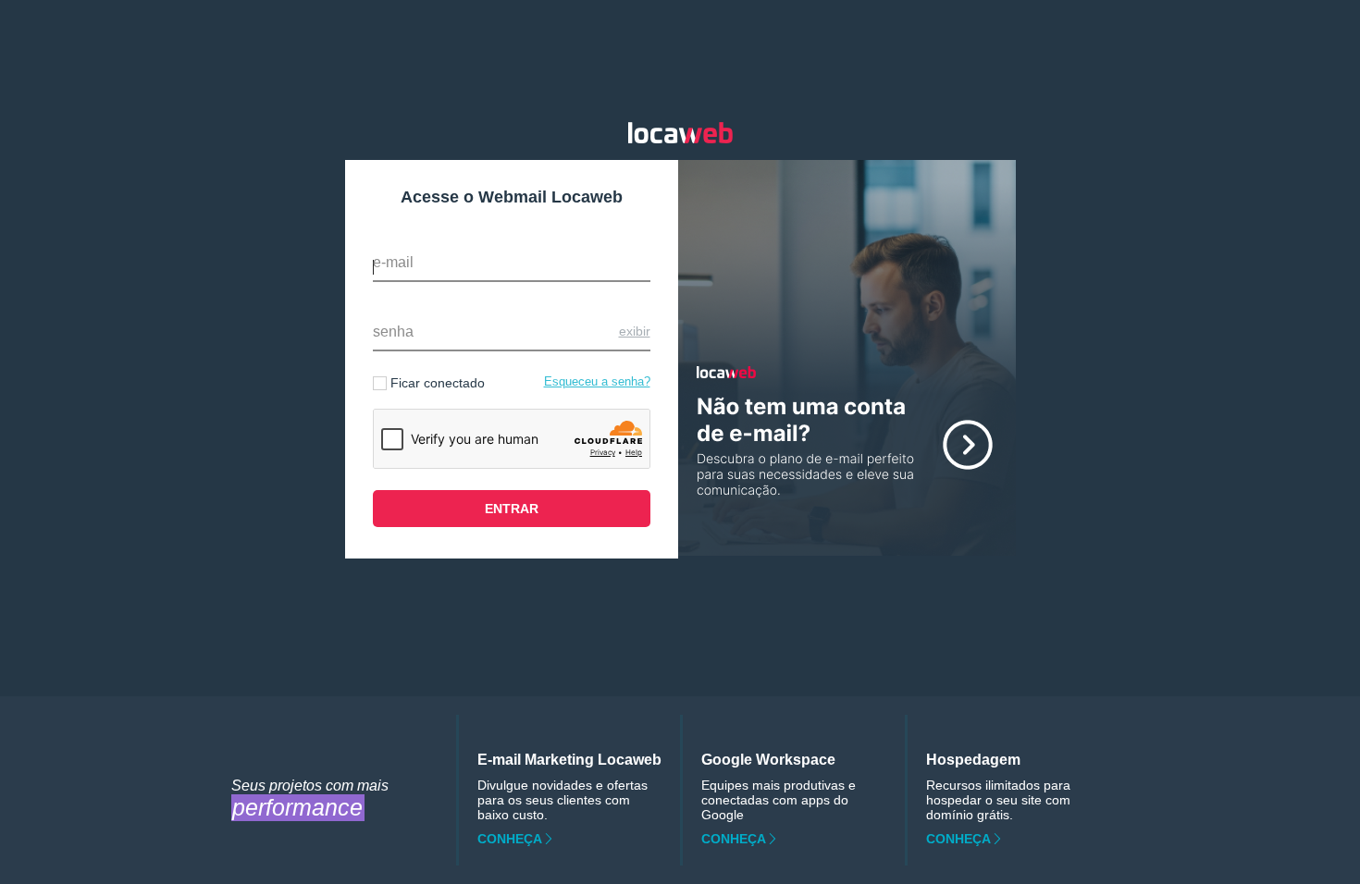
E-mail (393, 262)
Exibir (634, 331)
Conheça (509, 838)
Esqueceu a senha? (597, 381)
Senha (393, 331)
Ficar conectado (437, 382)
